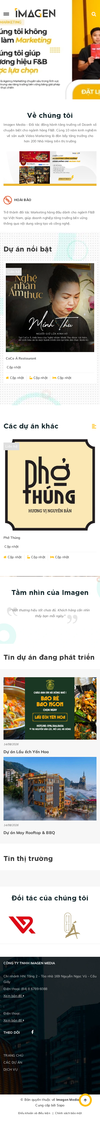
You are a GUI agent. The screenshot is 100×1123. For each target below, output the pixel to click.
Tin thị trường (28, 859)
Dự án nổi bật (27, 249)
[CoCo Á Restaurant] (50, 307)
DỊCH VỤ (10, 1069)
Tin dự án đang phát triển (49, 658)
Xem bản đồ (13, 996)
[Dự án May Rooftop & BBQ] (50, 789)
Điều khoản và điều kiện (34, 1113)
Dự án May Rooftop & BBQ (29, 832)
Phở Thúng (11, 538)
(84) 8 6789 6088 (34, 989)
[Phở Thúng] (50, 484)
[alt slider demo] (50, 49)
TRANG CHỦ (13, 1055)
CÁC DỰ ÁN (12, 1062)
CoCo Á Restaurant (21, 358)
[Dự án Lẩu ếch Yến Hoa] (50, 708)
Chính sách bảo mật (68, 1113)
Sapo (61, 1105)
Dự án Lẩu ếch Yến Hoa (26, 751)
